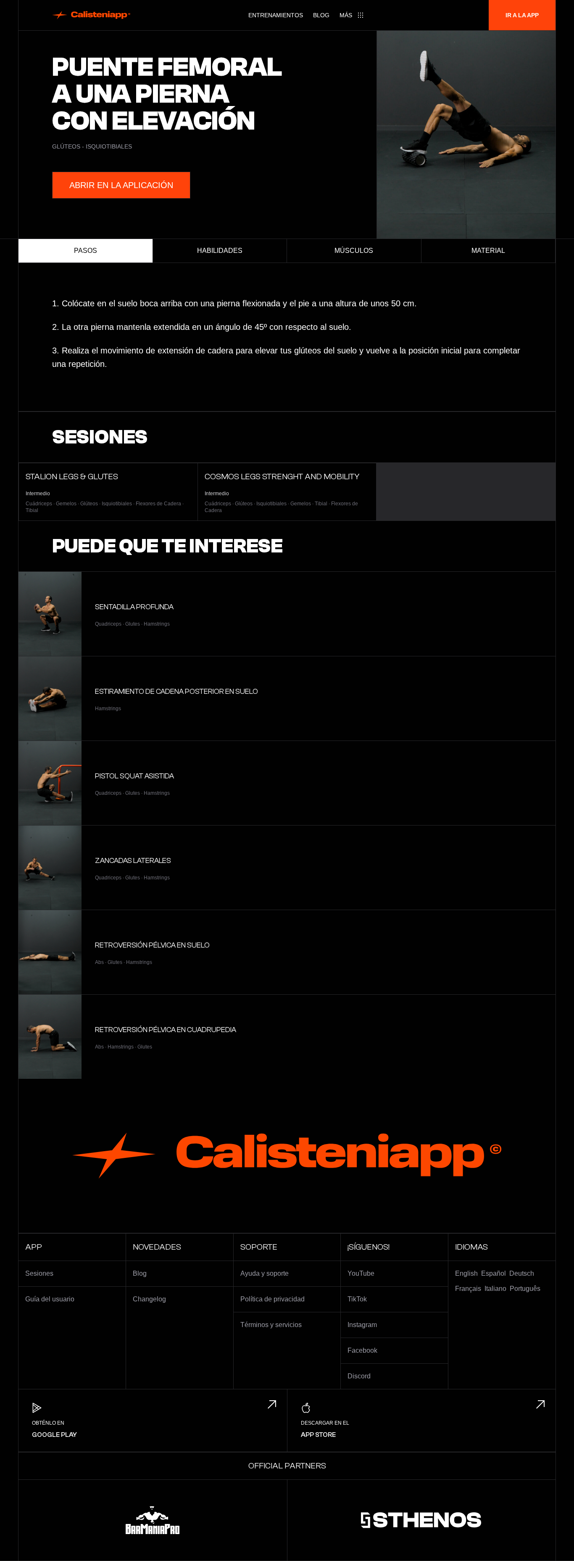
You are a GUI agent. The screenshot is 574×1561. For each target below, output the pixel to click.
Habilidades (219, 250)
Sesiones (39, 1273)
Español (493, 1273)
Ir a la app (522, 15)
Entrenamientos (275, 15)
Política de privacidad (272, 1299)
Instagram (362, 1324)
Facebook (362, 1350)
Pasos (85, 250)
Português (525, 1288)
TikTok (357, 1299)
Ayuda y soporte (264, 1273)
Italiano (495, 1288)
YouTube (361, 1273)
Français (468, 1288)
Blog (321, 15)
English (466, 1273)
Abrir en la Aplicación (121, 185)
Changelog (149, 1299)
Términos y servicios (271, 1324)
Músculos (353, 250)
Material (488, 250)
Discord (359, 1376)
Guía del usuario (49, 1299)
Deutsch (521, 1273)
